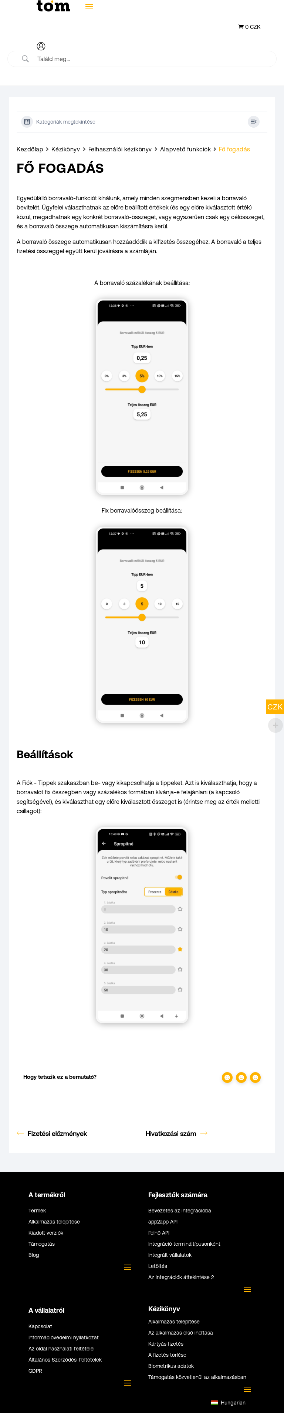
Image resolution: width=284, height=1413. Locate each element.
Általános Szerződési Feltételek (65, 1360)
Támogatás (41, 1244)
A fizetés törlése (167, 1355)
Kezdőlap (30, 149)
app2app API (163, 1222)
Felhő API (158, 1233)
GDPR (35, 1371)
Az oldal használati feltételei (61, 1349)
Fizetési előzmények (57, 1133)
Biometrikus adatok (171, 1366)
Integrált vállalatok (170, 1255)
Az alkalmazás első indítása (180, 1333)
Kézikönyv (65, 149)
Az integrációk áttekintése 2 (181, 1277)
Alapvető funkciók (185, 149)
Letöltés (157, 1266)
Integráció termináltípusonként (184, 1244)
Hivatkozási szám (171, 1133)
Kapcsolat (40, 1326)
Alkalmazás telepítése (54, 1222)
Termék (37, 1211)
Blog (33, 1255)
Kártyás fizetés (165, 1344)
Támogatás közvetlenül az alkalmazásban (197, 1377)
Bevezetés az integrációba (179, 1211)
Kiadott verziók (45, 1233)
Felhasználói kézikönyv (120, 149)
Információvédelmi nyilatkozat (63, 1337)
